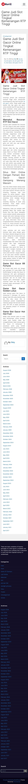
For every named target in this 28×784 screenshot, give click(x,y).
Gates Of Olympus (6, 571)
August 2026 (7, 370)
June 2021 (6, 524)
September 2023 (8, 480)
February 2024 (7, 464)
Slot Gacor (9, 62)
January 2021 (7, 527)
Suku (2, 589)
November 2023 (8, 474)
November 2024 (8, 436)
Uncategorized (7, 36)
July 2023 (6, 486)
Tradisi (3, 592)
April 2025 (6, 420)
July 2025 (6, 411)
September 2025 (8, 405)
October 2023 (7, 477)
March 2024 (6, 461)
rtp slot (20, 59)
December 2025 (8, 395)
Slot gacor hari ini (18, 62)
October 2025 (7, 401)
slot (2, 580)
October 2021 (7, 518)
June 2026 (6, 376)
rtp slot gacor (8, 61)
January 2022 (7, 515)
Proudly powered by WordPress (11, 780)
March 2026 (6, 386)
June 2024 (6, 452)
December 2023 (8, 471)
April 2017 (6, 530)
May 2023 (6, 493)
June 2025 (6, 414)
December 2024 (8, 433)
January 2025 (7, 430)
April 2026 (6, 383)
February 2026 (7, 389)
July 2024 (6, 449)
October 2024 (7, 439)
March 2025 (6, 423)
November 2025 (8, 398)
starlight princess (6, 586)
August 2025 (7, 408)
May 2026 (6, 379)
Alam (2, 568)
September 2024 (8, 442)
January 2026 (7, 392)
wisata (3, 598)
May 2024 (6, 455)
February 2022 (7, 511)
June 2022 (6, 502)
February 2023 (7, 499)
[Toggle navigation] (24, 4)
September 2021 (8, 521)
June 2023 (6, 489)
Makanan (3, 577)
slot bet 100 (4, 583)
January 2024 (7, 467)
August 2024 (7, 445)
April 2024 (6, 458)
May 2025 (6, 417)
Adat (2, 565)
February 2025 (7, 427)
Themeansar (16, 781)
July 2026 (6, 373)
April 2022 (6, 505)
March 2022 (6, 508)
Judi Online (4, 574)
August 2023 (7, 483)
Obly (15, 59)
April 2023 (6, 496)
